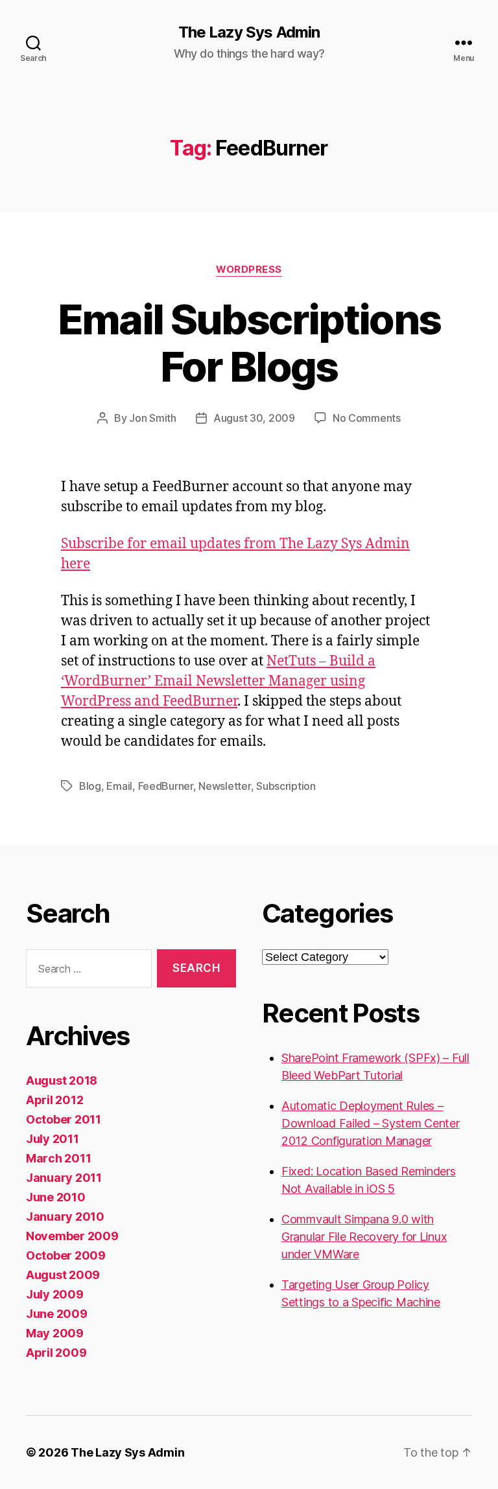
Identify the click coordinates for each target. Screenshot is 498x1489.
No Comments (367, 417)
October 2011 (63, 1119)
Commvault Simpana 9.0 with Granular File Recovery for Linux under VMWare (364, 1236)
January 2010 (65, 1216)
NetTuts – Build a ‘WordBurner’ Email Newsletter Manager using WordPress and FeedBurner (218, 681)
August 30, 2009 (254, 417)
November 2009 (72, 1236)
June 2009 (57, 1314)
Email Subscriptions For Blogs (249, 342)
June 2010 (56, 1197)
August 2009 (63, 1275)
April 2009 (56, 1352)
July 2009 (55, 1294)
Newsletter (224, 785)
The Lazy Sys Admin (248, 32)
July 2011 (52, 1139)
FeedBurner (165, 785)
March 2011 (58, 1158)
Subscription (286, 785)
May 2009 (55, 1333)
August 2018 (61, 1080)
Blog (90, 785)
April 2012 (54, 1100)
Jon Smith (152, 417)
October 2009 (66, 1255)
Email (119, 785)
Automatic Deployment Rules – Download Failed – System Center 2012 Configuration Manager (370, 1123)
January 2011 (64, 1177)
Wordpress (249, 269)
